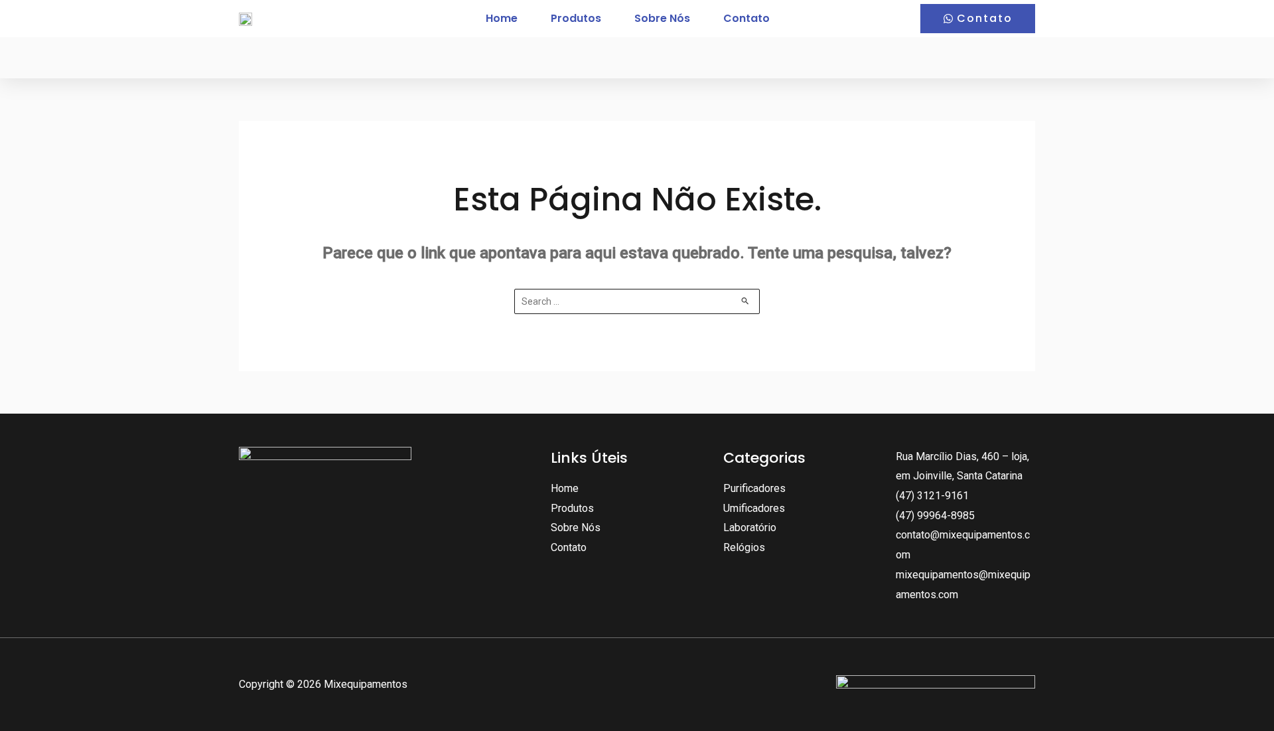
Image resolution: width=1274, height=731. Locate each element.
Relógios (744, 547)
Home (502, 18)
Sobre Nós (662, 18)
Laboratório (749, 527)
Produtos (576, 18)
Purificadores (754, 488)
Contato (746, 18)
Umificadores (754, 508)
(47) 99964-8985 (935, 515)
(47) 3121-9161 (932, 495)
